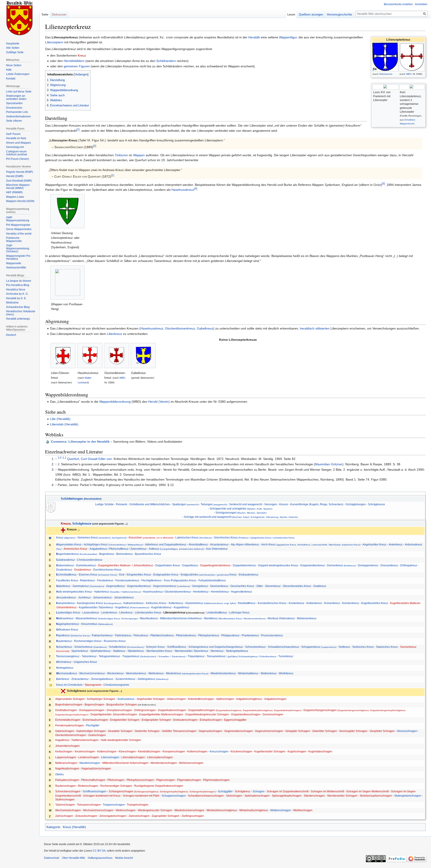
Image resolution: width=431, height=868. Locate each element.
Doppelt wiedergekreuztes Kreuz (278, 565)
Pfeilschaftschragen (93, 779)
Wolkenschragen (280, 810)
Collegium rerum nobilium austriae (16, 153)
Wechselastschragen (68, 810)
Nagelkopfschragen (67, 768)
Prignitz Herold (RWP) (19, 172)
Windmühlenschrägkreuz (222, 810)
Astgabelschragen (275, 698)
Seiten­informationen (18, 116)
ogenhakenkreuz (76, 553)
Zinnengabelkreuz (102, 678)
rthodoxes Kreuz (67, 629)
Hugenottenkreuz (241, 591)
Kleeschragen (127, 751)
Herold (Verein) (159, 401)
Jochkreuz (84, 597)
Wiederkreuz (187, 673)
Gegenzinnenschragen (269, 731)
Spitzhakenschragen (257, 795)
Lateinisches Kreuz (193, 537)
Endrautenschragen (185, 719)
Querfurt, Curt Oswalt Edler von (89, 459)
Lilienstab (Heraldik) (64, 424)
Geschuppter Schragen (353, 731)
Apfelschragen (225, 698)
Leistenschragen (88, 757)
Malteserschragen (66, 762)
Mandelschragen (89, 762)
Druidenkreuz (82, 569)
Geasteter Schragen (120, 731)
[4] (195, 188)
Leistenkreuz (109, 612)
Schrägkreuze (376, 504)
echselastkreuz (66, 673)
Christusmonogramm (116, 684)
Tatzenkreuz (89, 656)
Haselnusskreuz (183, 189)
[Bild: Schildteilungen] (50, 506)
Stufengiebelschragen (407, 795)
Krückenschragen (241, 751)
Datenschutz (51, 857)
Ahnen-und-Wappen (18, 142)
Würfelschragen (302, 810)
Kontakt (10, 78)
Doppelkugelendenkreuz (215, 565)
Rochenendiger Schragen (116, 785)
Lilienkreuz (114, 334)
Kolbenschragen (197, 751)
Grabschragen (97, 735)
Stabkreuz (119, 650)
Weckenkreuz (115, 673)
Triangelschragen (137, 804)
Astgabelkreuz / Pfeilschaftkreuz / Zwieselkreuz (118, 548)
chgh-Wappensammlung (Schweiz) (17, 248)
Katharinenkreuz (133, 603)
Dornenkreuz (341, 565)
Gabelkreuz (205, 328)
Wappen (139, 155)
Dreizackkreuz (389, 565)
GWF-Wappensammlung (17, 219)
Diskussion (59, 14)
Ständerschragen (314, 795)
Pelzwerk (121, 504)
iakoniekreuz (65, 565)
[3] (383, 183)
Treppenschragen (114, 804)
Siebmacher (385, 74)
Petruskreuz (141, 635)
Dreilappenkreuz (368, 565)
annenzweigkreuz (67, 656)
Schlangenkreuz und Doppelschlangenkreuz (215, 646)
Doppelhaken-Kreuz (167, 565)
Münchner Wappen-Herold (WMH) (18, 186)
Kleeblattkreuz (246, 603)
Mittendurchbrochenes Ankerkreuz (181, 618)
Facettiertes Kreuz (67, 580)
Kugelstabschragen (320, 751)
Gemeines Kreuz (101, 537)
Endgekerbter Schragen (124, 719)
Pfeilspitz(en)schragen (140, 779)
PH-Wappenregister (18, 224)
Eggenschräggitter (235, 719)
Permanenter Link (17, 112)
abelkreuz (63, 586)
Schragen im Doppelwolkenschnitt (287, 791)
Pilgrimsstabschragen (216, 779)
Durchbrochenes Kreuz (107, 569)
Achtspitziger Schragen (101, 698)
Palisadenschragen (67, 779)
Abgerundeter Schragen (70, 698)
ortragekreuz (64, 667)
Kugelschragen (297, 751)
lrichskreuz (63, 661)
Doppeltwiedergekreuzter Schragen (207, 714)
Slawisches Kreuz (387, 646)
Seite (45, 14)
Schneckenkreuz (255, 646)
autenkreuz (64, 640)
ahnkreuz (62, 678)
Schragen (258, 791)
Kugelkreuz (132, 607)
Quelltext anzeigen (311, 14)
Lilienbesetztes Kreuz (148, 612)
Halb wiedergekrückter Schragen (121, 739)
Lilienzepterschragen (160, 757)
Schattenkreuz (126, 646)
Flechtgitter (92, 725)
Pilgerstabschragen (189, 779)
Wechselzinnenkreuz (92, 673)
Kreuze (283, 504)
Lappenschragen (65, 757)
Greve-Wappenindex (18, 229)
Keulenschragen (85, 751)
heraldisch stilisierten (315, 328)
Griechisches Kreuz (254, 537)
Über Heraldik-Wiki (73, 857)
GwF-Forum (13, 134)
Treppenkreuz (153, 656)
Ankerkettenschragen (201, 698)
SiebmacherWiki (16, 267)
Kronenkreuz (332, 603)
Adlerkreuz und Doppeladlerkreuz (165, 544)
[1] (78, 129)
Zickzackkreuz (80, 678)
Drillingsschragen (145, 710)
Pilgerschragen (165, 779)
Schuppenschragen (174, 795)
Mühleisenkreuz (307, 618)
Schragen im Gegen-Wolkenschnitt (367, 791)
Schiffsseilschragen (94, 791)
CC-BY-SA (99, 850)
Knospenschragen (174, 751)
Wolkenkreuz (269, 673)
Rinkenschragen (88, 785)
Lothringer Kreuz (239, 612)
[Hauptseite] (20, 18)
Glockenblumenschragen (70, 735)
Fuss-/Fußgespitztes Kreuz (180, 580)
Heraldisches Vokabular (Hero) (20, 313)
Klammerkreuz (210, 603)
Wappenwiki (13, 263)
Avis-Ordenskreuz (217, 548)
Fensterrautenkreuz (127, 580)
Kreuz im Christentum (69, 684)
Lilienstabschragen (133, 757)
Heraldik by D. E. (16, 298)
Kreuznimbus (97, 623)
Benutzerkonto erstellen (398, 4)
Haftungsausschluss (100, 857)
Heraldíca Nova (15, 289)
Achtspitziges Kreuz (113, 544)
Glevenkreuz (273, 586)
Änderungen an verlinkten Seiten (16, 97)
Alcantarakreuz (219, 544)
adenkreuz (87, 580)
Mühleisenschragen (191, 762)
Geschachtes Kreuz (242, 586)
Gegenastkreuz (115, 586)
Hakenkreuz (117, 591)
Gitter (259, 586)
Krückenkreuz (350, 603)
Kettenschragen (107, 751)
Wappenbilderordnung (115, 401)
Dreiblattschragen (66, 710)
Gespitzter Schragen (382, 731)
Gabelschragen (64, 731)
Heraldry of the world (18, 233)
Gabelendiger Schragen (91, 731)
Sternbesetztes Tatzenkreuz (191, 650)
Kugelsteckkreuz (161, 607)
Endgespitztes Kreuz (165, 574)
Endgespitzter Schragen (156, 719)
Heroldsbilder (93, 498)
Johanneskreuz (102, 597)
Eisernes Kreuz (98, 574)
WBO (408, 74)
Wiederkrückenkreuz (223, 673)
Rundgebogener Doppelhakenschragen (158, 785)
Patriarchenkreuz (102, 635)
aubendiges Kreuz (68, 612)
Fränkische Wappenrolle (14, 239)
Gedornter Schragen (147, 731)
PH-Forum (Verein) (17, 158)
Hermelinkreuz (220, 591)
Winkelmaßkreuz (248, 673)
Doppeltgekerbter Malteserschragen (161, 714)
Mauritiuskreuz (149, 618)
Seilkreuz (344, 646)
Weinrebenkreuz (136, 673)
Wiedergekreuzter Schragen (155, 810)
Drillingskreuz (408, 565)
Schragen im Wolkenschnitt (327, 791)
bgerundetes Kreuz (68, 544)
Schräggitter (225, 791)
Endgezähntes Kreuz (209, 574)
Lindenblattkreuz (217, 612)
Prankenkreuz (250, 635)
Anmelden (421, 4)
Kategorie (53, 827)
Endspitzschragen (211, 719)
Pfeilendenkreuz (186, 635)
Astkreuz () (176, 548)
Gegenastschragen (210, 731)
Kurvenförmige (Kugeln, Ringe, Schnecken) (316, 504)
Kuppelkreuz (181, 607)
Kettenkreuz (176, 603)
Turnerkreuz (285, 656)
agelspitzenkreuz (67, 623)
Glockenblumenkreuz (180, 328)
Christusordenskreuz (89, 559)
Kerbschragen (64, 751)
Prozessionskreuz (272, 635)
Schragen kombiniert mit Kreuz (102, 795)
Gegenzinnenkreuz (171, 586)
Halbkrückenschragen (85, 739)
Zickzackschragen (86, 815)
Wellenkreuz (156, 673)
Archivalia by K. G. (17, 293)
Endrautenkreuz (248, 574)
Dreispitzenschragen (119, 710)
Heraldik (254, 37)
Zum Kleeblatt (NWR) (19, 180)
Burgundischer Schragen (121, 704)
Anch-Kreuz (310, 544)
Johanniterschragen (67, 745)
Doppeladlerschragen (244, 710)
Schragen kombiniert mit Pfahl (141, 795)
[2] (94, 145)
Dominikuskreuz (86, 565)
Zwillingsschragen (193, 815)
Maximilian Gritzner (328, 464)
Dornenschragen (273, 714)
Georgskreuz (200, 586)
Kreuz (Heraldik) (74, 827)
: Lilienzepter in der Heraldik (80, 441)
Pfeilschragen (116, 779)
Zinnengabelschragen (112, 815)
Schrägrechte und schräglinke (241, 508)
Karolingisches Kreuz (99, 603)
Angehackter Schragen (151, 698)
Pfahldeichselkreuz (162, 635)
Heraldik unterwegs (18, 318)
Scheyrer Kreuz (155, 646)
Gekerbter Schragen (324, 731)
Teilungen (214, 504)
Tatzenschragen (65, 804)
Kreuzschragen (219, 751)
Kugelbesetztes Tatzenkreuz (96, 607)
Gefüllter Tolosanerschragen (179, 731)
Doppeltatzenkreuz (244, 565)
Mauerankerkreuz (107, 618)
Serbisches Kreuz (363, 646)
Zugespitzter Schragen (165, 815)
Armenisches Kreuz (75, 548)
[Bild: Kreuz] (63, 530)
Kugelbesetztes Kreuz (374, 603)
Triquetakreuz (196, 656)
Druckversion (14, 107)
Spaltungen (185, 504)
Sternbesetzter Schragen (342, 795)
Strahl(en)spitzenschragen (376, 795)
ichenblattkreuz (66, 574)
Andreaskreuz (125, 698)
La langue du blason (18, 280)
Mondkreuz (234, 618)
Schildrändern (166, 61)
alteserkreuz (64, 618)
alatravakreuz (65, 559)
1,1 (64, 457)
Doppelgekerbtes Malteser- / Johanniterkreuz (125, 565)
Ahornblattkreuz (198, 544)
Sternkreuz (217, 650)
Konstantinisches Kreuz (272, 603)
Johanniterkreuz (124, 597)
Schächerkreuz (90, 646)
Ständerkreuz (136, 650)
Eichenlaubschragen (95, 719)
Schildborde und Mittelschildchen (149, 504)
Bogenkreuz (106, 553)
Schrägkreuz (242, 791)
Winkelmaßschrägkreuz (253, 810)
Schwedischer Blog (18, 307)
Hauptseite (12, 43)
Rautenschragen (65, 785)
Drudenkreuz (64, 569)
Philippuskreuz (230, 635)
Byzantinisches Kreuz (148, 553)
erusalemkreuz (66, 597)
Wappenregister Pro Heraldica (18, 257)
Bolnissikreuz (124, 553)
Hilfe (9, 69)
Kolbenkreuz (314, 603)
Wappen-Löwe (15, 196)
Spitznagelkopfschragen (286, 795)
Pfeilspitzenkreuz (208, 635)
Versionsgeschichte (339, 14)
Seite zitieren (14, 120)
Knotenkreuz (296, 603)
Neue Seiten (13, 65)
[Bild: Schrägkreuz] (63, 691)
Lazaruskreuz (90, 612)
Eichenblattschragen (67, 719)
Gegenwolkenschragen (238, 731)
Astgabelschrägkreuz (249, 698)
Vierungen (270, 504)
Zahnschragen (64, 815)
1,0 (60, 457)
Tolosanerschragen (89, 804)
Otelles (59, 774)
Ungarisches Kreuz (85, 661)
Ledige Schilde (104, 504)
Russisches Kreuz (115, 640)
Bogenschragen (94, 704)
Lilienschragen (110, 757)
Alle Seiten (12, 47)
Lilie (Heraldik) (60, 419)
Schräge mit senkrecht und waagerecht (241, 516)
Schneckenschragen (67, 791)
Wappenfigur (288, 37)
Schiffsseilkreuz (176, 646)
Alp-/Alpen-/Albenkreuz (245, 544)
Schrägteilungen (355, 504)
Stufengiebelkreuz (237, 650)
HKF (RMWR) (14, 192)
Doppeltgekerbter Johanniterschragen (113, 714)
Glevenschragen (407, 731)
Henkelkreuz (201, 591)
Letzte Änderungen (17, 74)
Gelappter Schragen (297, 731)
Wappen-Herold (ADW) (20, 201)
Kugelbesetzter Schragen (269, 751)
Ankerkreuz (395, 544)
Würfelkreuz (286, 673)
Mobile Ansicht (124, 857)
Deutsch (11, 334)
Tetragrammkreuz (109, 656)
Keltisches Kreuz (156, 603)
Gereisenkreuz (219, 586)
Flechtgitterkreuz (151, 580)
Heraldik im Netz (16, 138)
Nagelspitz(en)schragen (96, 768)
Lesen (291, 14)
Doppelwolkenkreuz (312, 565)
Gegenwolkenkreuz (139, 586)
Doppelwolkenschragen (245, 714)
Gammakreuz (88, 586)
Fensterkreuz (105, 580)
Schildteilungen (72, 498)
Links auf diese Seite (18, 91)
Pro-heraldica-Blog (17, 285)
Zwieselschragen (139, 815)
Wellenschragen (126, 810)
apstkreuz (73, 635)
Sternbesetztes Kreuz (159, 650)
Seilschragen (234, 795)
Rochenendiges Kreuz (87, 640)
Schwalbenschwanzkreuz (283, 646)
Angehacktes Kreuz (374, 544)
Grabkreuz (319, 586)
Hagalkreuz (62, 739)
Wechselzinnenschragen (98, 810)
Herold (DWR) (14, 176)
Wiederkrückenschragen (189, 810)
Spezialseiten (14, 103)
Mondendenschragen (164, 762)
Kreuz (82, 55)
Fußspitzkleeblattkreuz (212, 580)
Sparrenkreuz (79, 650)
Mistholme (12, 302)
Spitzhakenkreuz (100, 650)
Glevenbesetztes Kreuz (297, 586)
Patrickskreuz (123, 635)
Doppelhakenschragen (172, 710)
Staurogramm (93, 684)
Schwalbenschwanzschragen (206, 795)
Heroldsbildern (74, 61)
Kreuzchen (151, 537)
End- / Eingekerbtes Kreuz (135, 574)
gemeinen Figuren (77, 66)
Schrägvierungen (241, 512)
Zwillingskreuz (153, 678)
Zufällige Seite (15, 52)
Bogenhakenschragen (68, 704)
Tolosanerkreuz (241, 656)
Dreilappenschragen (91, 710)
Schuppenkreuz (318, 646)
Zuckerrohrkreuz (125, 678)
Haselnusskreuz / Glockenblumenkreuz (167, 591)
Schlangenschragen (162, 791)
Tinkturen (121, 155)
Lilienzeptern (54, 42)
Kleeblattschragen (149, 751)
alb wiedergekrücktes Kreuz (74, 591)
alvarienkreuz (65, 603)
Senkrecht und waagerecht (245, 504)
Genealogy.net (15, 147)
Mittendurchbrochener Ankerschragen (125, 762)
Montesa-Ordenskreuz (281, 618)
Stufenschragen (65, 799)
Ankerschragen (176, 698)
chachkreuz (64, 646)
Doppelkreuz (190, 565)
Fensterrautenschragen (69, 725)
